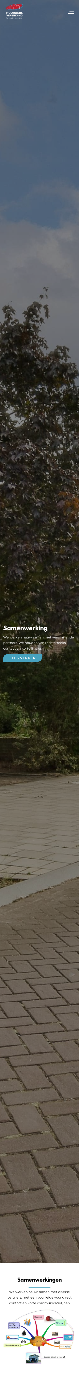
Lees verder (23, 658)
